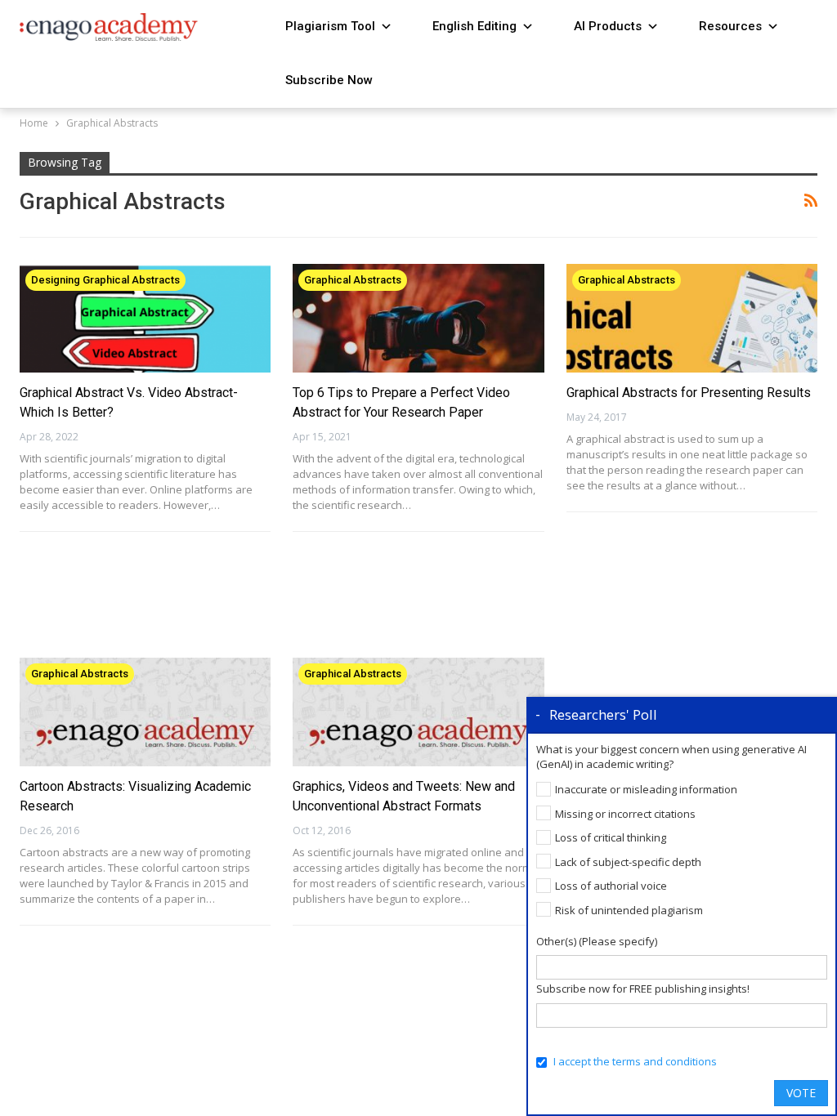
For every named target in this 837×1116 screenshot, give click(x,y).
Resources (730, 26)
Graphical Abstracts (352, 280)
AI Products (608, 26)
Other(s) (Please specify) (596, 941)
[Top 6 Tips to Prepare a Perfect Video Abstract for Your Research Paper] (418, 318)
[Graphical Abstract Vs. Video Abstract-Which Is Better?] (145, 318)
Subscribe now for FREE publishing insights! (643, 988)
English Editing (474, 26)
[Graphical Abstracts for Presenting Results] (691, 318)
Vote (801, 1092)
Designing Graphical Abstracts (105, 280)
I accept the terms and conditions (635, 1061)
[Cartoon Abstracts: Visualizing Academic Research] (145, 712)
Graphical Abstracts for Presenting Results (688, 392)
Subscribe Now (329, 80)
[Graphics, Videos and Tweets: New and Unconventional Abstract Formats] (418, 712)
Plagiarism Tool (330, 26)
